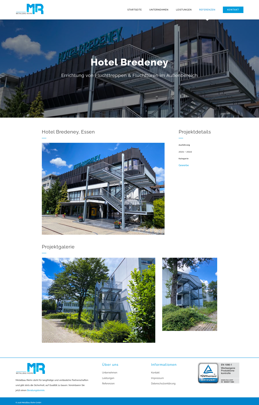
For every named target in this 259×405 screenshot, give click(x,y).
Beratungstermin (36, 390)
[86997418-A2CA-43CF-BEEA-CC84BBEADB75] (103, 143)
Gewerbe (184, 165)
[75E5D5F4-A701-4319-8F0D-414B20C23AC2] (189, 258)
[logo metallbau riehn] (30, 4)
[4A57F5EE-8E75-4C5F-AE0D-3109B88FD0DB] (98, 258)
